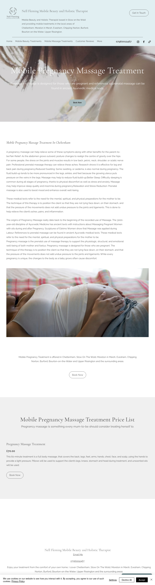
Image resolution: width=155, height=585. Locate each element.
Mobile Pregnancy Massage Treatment (77, 70)
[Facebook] (143, 41)
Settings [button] (113, 579)
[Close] (151, 580)
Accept (142, 579)
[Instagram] (138, 41)
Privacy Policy (18, 581)
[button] (28, 41)
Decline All (127, 579)
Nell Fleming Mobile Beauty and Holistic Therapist (55, 11)
